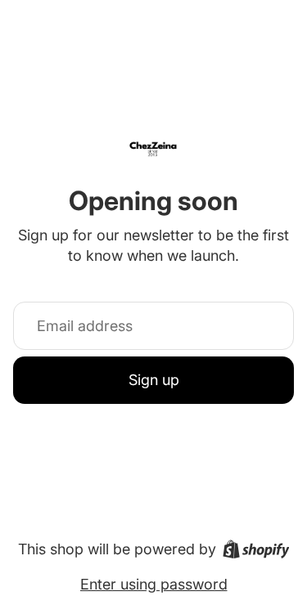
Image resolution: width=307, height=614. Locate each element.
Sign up (154, 379)
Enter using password (154, 584)
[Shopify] (256, 549)
